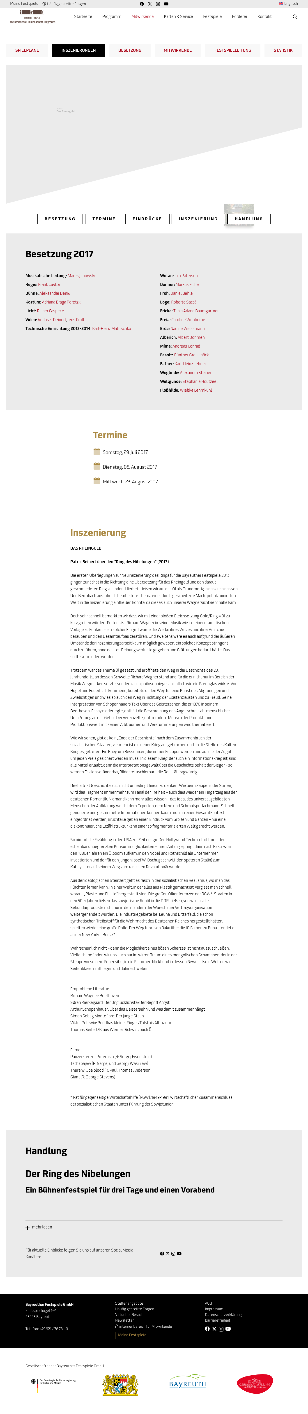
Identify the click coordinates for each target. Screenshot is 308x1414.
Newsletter (124, 1320)
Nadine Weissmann (187, 329)
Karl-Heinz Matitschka (111, 329)
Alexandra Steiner (195, 373)
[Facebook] (142, 4)
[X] (150, 4)
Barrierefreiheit (217, 1320)
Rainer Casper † (50, 311)
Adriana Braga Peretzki (61, 303)
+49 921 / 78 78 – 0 (53, 1329)
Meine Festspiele (24, 4)
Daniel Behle (181, 294)
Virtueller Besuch (129, 1315)
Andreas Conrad (186, 347)
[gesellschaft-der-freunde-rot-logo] (255, 1384)
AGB (208, 1304)
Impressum (214, 1309)
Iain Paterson (186, 276)
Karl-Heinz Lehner (190, 364)
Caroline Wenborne (188, 320)
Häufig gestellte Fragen (66, 4)
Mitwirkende (178, 51)
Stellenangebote (129, 1304)
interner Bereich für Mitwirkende (145, 1327)
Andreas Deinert (52, 320)
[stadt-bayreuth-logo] (188, 1381)
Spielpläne (27, 51)
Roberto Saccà (183, 303)
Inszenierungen (79, 51)
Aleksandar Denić (54, 294)
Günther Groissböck (191, 355)
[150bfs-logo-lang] (33, 17)
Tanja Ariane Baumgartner (196, 311)
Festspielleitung (232, 51)
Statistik (283, 51)
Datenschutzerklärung (223, 1315)
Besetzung (129, 51)
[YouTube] (166, 4)
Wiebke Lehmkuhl (196, 391)
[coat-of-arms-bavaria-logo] (120, 1385)
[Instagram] (158, 4)
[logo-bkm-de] (53, 1386)
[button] (124, 16)
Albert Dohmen (191, 338)
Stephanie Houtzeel (200, 382)
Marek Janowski (81, 276)
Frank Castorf (50, 285)
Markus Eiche (187, 285)
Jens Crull (76, 320)
